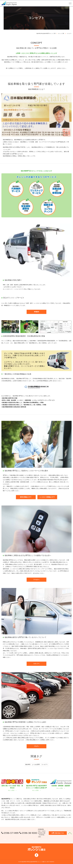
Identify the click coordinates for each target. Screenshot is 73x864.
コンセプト (44, 765)
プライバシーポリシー (55, 839)
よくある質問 (36, 765)
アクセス (44, 839)
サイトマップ (36, 842)
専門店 (13, 820)
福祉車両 (27, 765)
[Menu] (70, 3)
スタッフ (37, 839)
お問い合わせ (66, 839)
